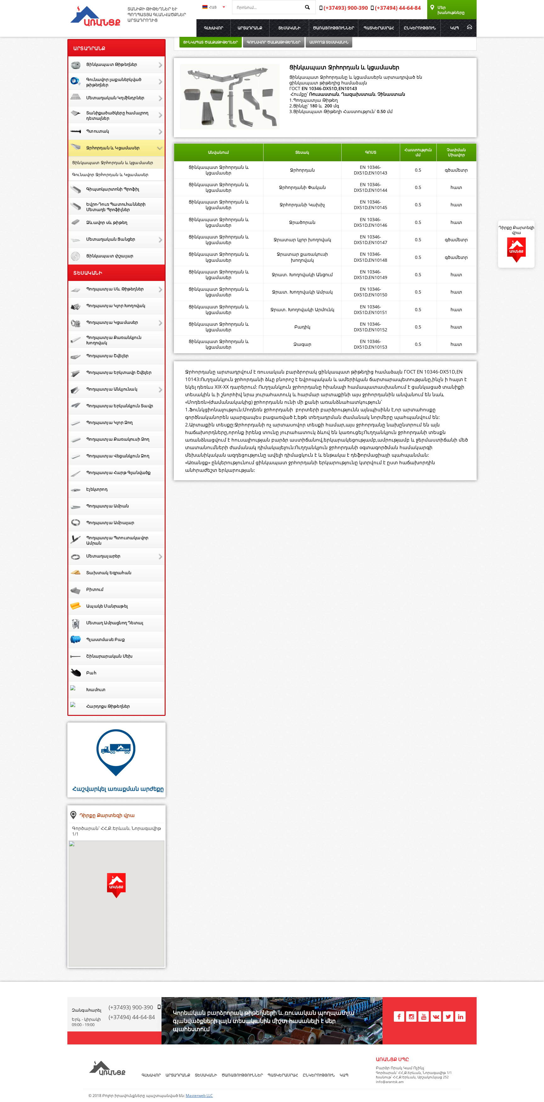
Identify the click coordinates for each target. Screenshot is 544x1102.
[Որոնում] (309, 7)
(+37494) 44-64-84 (132, 1017)
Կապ (454, 28)
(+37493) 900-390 (131, 1007)
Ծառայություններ (333, 28)
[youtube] (423, 1016)
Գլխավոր (213, 28)
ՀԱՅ (212, 7)
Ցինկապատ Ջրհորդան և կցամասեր (112, 162)
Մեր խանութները (451, 10)
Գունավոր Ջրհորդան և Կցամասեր (110, 174)
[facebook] (399, 1016)
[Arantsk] (95, 24)
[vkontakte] (436, 1016)
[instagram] (411, 1016)
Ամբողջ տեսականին (328, 42)
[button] (116, 891)
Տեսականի (289, 28)
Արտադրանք (250, 28)
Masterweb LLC (199, 1095)
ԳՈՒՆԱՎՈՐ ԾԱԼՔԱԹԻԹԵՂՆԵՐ (274, 42)
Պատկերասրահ (379, 28)
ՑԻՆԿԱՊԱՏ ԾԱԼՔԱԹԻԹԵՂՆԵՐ (210, 42)
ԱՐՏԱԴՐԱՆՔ (89, 48)
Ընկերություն (420, 28)
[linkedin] (460, 1016)
